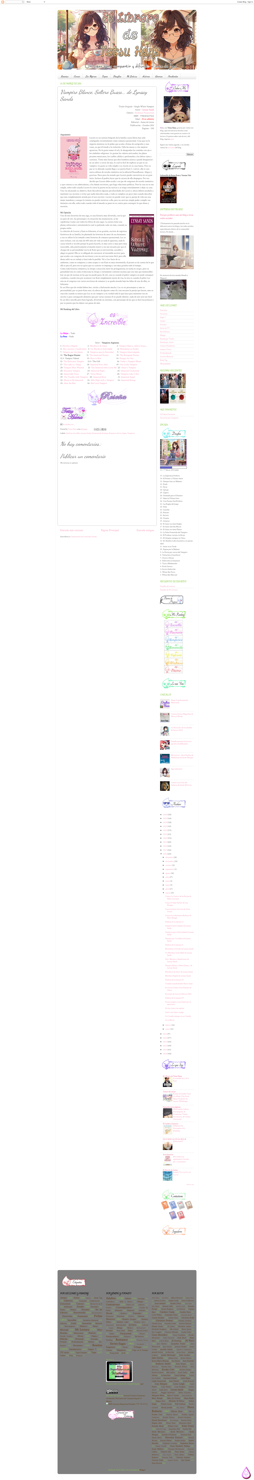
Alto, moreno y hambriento (75, 348)
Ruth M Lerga (161, 1429)
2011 (165, 1049)
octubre (168, 865)
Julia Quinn (157, 1357)
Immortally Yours (71, 374)
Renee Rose (170, 1423)
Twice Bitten (96, 374)
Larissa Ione (166, 1375)
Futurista (120, 1316)
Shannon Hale (186, 1435)
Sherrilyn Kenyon (174, 1437)
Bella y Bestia (126, 1301)
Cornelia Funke (170, 1323)
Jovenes (132, 1324)
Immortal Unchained (130, 370)
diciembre (169, 857)
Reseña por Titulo (167, 338)
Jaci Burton (161, 1344)
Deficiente (68, 1306)
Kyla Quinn (171, 1372)
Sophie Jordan (180, 1440)
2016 (165, 854)
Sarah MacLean (158, 1431)
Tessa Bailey (179, 1455)
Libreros (63, 1323)
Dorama (163, 324)
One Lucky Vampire (128, 364)
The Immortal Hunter (99, 355)
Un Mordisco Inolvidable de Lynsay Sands (178, 953)
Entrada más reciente (71, 530)
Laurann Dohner (170, 1378)
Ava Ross (155, 1306)
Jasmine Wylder (181, 1347)
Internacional (121, 1325)
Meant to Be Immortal (73, 380)
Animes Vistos (165, 349)
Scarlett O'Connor (169, 1434)
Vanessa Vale (167, 1457)
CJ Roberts (181, 1309)
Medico (130, 1328)
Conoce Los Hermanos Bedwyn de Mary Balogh (178, 916)
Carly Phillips (157, 1315)
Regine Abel (157, 1423)
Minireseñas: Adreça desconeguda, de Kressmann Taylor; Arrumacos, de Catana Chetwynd (181, 1114)
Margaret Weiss (158, 1395)
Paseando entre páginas (171, 1107)
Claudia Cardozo (184, 1321)
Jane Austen (167, 1347)
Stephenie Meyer (187, 1443)
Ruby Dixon (188, 1425)
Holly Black (181, 1338)
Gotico (131, 1316)
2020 (165, 838)
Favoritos (163, 313)
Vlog (71, 1355)
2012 (165, 1045)
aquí (172, 139)
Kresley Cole (168, 1369)
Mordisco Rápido (70, 345)
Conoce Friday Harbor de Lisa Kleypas (176, 903)
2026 (165, 814)
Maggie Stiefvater (167, 1392)
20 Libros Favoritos (167, 414)
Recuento (77, 1345)
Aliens (128, 1298)
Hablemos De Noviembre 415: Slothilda (179, 1128)
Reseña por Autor (167, 342)
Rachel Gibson (168, 1417)
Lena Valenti (174, 1381)
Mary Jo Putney (173, 1398)
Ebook (109, 1313)
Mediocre (83, 1326)
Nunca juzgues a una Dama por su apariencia (178, 1003)
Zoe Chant (185, 1460)
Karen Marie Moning (160, 1361)
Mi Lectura (132, 76)
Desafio (80, 1306)
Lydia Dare (163, 1390)
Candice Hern (185, 1312)
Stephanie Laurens (170, 1443)
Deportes (130, 1310)
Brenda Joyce (180, 1306)
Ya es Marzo (169, 1020)
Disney (73, 1309)
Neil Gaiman (180, 1404)
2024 (165, 822)
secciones (171, 147)
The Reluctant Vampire (74, 361)
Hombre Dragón (129, 1319)
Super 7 (163, 317)
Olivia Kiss (176, 1411)
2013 (165, 1041)
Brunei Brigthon (167, 1309)
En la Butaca (165, 331)
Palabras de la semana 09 (174, 998)
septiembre (169, 869)
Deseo (62, 1309)
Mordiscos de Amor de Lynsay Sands (179, 971)
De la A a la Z (96, 1303)
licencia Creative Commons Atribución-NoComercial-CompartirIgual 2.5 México (125, 1398)
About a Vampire (128, 367)
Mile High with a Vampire (102, 380)
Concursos (65, 1303)
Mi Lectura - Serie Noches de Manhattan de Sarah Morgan (182, 756)
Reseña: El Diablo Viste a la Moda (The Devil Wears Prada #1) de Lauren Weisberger (182, 1098)
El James (171, 1326)
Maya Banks (189, 1398)
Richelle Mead (157, 1426)
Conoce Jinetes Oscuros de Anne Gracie (177, 910)
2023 (165, 826)
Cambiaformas (113, 1304)
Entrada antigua (145, 530)
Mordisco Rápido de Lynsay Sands (178, 975)
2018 (165, 846)
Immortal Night (98, 370)
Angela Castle (173, 1300)
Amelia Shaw (189, 1298)
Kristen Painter (185, 1370)
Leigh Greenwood (159, 1381)
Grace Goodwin (179, 1335)
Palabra (94, 1336)
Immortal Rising (128, 380)
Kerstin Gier (166, 1366)
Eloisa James (186, 1329)
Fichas (98, 1316)
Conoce (77, 76)
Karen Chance (186, 1358)
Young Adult (114, 1353)
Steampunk (140, 1344)
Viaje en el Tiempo (140, 1350)
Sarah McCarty (177, 1431)
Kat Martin (176, 1361)
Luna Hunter (166, 1387)
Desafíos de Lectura (167, 586)
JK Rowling (176, 1340)
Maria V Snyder (173, 1395)
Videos (62, 1355)
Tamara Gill (166, 1451)
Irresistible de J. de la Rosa (181, 1079)
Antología (141, 1298)
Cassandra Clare (171, 1314)
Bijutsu (88, 1298)
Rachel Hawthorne (159, 1420)
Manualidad (86, 1323)
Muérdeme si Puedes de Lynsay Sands (179, 948)
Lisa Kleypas (161, 1383)
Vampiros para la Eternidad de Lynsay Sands (179, 933)
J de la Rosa (164, 1341)
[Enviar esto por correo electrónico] (95, 429)
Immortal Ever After (99, 364)
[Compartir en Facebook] (102, 429)
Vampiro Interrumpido (129, 352)
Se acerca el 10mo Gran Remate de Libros (178, 988)
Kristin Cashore (158, 1372)
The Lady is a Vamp (72, 364)
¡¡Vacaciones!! (178, 1141)
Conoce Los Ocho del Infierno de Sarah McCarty (181, 783)
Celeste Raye (173, 1318)
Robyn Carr (173, 1426)
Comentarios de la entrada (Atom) (84, 536)
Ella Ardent (174, 1329)
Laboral (145, 1325)
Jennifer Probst (157, 1352)
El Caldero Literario (170, 1123)
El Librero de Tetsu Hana (172, 1076)
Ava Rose (188, 1303)
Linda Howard (188, 1381)
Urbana (109, 1350)
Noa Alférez (180, 1408)
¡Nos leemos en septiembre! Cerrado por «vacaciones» (181, 1159)
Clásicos (141, 1305)
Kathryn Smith (163, 1363)
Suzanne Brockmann (176, 1449)
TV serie (64, 1352)
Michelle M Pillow (176, 1401)
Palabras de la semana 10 (174, 979)
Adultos (69, 433)
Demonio (118, 1310)
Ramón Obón (186, 1420)
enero (167, 1029)
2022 (165, 830)
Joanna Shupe (181, 1352)
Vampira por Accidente (73, 352)
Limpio (111, 1328)
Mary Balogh (157, 1398)
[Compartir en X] (100, 429)
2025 (165, 818)
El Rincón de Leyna (170, 1170)
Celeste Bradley (158, 1317)
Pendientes (173, 76)
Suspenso (110, 1347)
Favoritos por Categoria (169, 417)
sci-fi (123, 1353)
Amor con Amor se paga (174, 1012)
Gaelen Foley (186, 1332)
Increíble (76, 433)
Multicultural (141, 1328)
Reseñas (64, 76)
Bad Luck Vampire (99, 383)
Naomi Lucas (166, 1404)
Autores (146, 76)
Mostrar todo (190, 1184)
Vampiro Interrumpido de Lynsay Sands (178, 926)
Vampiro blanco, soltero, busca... (133, 345)
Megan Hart (160, 1401)
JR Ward (189, 1340)
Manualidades (165, 363)
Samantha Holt (174, 1429)
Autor (76, 1297)
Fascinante (83, 1316)
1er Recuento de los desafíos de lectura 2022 (181, 728)
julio (167, 877)
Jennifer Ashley (166, 1349)
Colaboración (94, 1301)
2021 (165, 834)
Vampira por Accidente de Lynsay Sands (178, 939)
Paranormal (96, 433)
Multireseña (78, 1333)
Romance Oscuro (142, 1340)
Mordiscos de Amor (98, 345)
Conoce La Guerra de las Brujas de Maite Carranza (178, 897)
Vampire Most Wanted (74, 367)
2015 (165, 1034)
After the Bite (70, 383)
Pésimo (91, 1341)
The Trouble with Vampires (76, 377)
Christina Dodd (188, 1317)
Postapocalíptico (112, 1336)
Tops (93, 1352)
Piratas (142, 1334)
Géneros (158, 76)
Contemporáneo (124, 1307)
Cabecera (68, 1300)
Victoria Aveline (183, 1457)
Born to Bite (95, 358)
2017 (165, 850)
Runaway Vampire (72, 370)
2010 (165, 1053)
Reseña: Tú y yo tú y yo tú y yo (182, 1173)
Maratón (98, 1323)
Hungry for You (126, 358)
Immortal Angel (128, 377)
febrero (168, 1025)
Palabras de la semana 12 (174, 921)
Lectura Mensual (166, 356)
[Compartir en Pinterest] (105, 429)
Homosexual (110, 1325)
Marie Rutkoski (187, 1395)
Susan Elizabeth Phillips (180, 1446)
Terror (125, 1347)
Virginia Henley (173, 1460)
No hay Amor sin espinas (174, 1008)
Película (63, 1338)
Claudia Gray (157, 1323)
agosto (168, 873)
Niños (130, 1330)
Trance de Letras (169, 1091)
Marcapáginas (70, 1326)
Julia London (184, 1355)
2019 (165, 842)
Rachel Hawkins (184, 1417)
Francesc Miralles (171, 1332)
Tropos (105, 76)
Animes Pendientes (167, 345)
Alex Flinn (165, 1298)
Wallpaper (79, 1356)
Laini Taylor (182, 1372)
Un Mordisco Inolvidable (101, 348)
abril (167, 889)
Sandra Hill (187, 1429)
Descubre (163, 310)
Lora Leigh (178, 1383)
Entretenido (79, 1312)
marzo (168, 892)
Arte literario (168, 1154)
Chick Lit (130, 1305)
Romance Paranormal (144, 112)
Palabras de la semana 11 (174, 944)
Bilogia (140, 1301)
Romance (112, 433)
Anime (162, 321)
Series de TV (165, 328)
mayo (167, 885)
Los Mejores (90, 76)
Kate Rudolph (188, 1361)
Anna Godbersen (188, 1300)
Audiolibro (110, 1301)
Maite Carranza (185, 1392)
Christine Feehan (164, 1320)
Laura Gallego (180, 1375)
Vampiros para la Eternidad (102, 352)
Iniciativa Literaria (90, 1320)
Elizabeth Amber (184, 1326)
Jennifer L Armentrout (184, 1349)
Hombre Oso (139, 1322)
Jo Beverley (170, 1352)
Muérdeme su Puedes (129, 348)
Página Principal (110, 530)
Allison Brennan (177, 1298)
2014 (165, 1038)
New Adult (121, 1330)
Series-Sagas (121, 433)
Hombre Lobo (122, 1322)
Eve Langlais (156, 1332)
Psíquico (127, 1336)
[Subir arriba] (246, 1472)
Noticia (92, 1333)
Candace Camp (167, 1311)
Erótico (123, 1313)
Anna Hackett (160, 1303)
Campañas (83, 1301)
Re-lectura (139, 1336)
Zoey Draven (157, 1463)
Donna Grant (157, 1326)
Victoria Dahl (157, 1460)
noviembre (169, 861)
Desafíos (117, 76)
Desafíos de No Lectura (169, 589)
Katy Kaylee (181, 1363)
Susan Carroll (161, 1446)
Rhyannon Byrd (185, 1423)
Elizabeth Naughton (159, 1329)
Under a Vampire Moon (130, 361)
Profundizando (165, 353)
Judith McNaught (168, 1355)
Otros (80, 1336)
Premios (63, 1341)
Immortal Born (99, 377)
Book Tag (163, 360)
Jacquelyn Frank (178, 1343)
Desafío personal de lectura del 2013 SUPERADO (181, 742)
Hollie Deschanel (168, 1338)
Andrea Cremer (159, 1300)
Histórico (110, 1319)
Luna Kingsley (180, 1387)
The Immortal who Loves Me (104, 367)
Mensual (64, 1329)
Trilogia (137, 1347)
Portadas (94, 1339)
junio (167, 881)
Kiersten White (181, 1366)
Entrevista (67, 1316)
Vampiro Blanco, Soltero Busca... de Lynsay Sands (178, 966)
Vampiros (131, 433)
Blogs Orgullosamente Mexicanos (179, 701)
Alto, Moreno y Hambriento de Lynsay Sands (177, 960)
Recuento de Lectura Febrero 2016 (178, 994)
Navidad (109, 1330)
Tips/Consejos (81, 1352)
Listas (73, 1323)
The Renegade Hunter (129, 355)
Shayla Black (156, 1437)
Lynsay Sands (148, 109)
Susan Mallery (157, 1449)
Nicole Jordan (166, 1407)
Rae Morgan (174, 1420)
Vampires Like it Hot (130, 374)
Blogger (143, 1469)
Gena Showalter (159, 1334)
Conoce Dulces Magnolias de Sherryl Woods (182, 715)
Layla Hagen (185, 1378)
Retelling (109, 1340)
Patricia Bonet (172, 1414)
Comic (108, 1307)
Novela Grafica (66, 1336)
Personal (79, 1338)
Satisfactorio (75, 1349)
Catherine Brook (186, 1315)
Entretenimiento (97, 1313)
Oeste (112, 1333)
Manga (162, 335)
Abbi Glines (155, 1298)
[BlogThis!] (97, 429)
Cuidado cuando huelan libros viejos (179, 983)
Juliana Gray (173, 1358)
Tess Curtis (167, 1455)
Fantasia (137, 1313)
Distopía (142, 1310)
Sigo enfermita (176, 769)
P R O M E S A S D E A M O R (174, 1139)
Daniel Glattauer (185, 1323)
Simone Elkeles (166, 1440)
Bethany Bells (168, 1306)
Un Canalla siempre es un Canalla (178, 1016)
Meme (95, 1326)
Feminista (109, 1316)
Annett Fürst (175, 1303)
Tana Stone (179, 1451)
